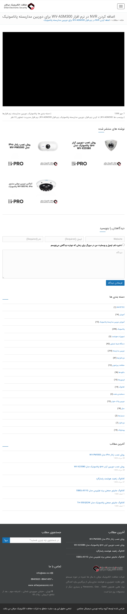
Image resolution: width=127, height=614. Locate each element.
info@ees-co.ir (44, 573)
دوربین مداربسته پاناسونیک (72, 117)
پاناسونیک (32, 113)
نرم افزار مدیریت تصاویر (27, 117)
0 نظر (13, 117)
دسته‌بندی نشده (119, 394)
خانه (122, 20)
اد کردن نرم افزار (92, 117)
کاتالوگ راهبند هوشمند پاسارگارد (110, 478)
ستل (123, 408)
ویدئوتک (121, 430)
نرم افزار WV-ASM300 (49, 117)
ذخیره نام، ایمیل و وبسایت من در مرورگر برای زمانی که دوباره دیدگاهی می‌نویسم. (86, 245)
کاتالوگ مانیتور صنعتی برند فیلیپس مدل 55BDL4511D (100, 490)
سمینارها (121, 415)
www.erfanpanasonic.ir (39, 585)
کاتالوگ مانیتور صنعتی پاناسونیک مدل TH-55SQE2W (101, 502)
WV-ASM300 (107, 117)
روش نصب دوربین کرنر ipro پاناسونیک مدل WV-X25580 (99, 466)
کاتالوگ (122, 387)
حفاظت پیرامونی (118, 365)
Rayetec (121, 307)
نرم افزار (122, 423)
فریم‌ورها (121, 379)
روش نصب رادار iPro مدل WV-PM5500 (107, 455)
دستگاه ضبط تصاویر (117, 343)
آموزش (122, 314)
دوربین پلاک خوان (118, 401)
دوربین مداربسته (19, 113)
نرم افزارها (6, 113)
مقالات (115, 20)
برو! (6, 540)
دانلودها (122, 372)
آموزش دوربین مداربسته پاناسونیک (112, 322)
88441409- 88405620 (41, 579)
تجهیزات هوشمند (118, 336)
